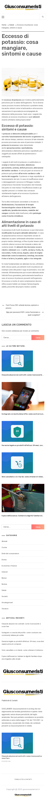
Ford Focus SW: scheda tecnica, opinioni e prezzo (22, 306)
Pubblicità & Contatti (10, 700)
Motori (4, 578)
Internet (5, 572)
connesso (15, 331)
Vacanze (5, 609)
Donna (4, 560)
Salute (4, 590)
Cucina (4, 547)
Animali (4, 541)
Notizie (4, 584)
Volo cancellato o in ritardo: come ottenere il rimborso (24, 477)
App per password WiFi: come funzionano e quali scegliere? (23, 313)
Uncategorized (7, 603)
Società (4, 596)
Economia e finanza (9, 566)
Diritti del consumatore (10, 554)
